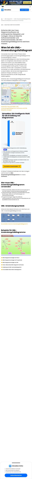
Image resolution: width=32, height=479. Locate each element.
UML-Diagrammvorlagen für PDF (10, 262)
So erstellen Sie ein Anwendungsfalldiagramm (14, 224)
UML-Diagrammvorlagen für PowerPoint (12, 260)
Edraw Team (7, 24)
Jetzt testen (24, 10)
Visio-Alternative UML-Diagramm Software (13, 264)
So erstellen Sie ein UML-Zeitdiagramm (12, 269)
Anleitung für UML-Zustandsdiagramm (12, 267)
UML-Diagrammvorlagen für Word (11, 257)
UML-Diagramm (8, 19)
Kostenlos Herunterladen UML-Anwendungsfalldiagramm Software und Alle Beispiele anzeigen (14, 108)
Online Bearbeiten (16, 475)
